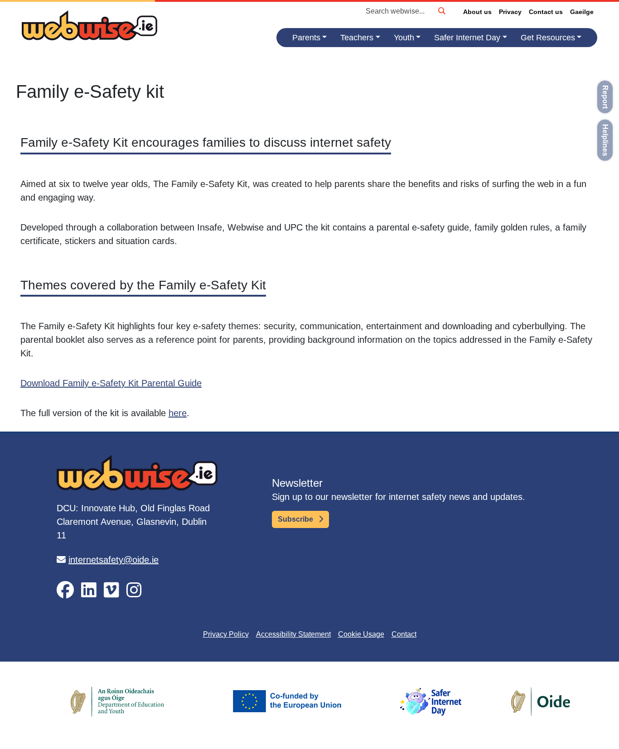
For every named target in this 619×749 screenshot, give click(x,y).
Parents (306, 37)
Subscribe (296, 519)
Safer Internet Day (467, 37)
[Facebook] (65, 590)
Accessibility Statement (293, 634)
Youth (404, 37)
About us (477, 11)
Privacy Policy (226, 634)
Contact (404, 634)
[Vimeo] (111, 590)
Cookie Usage (361, 634)
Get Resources (548, 37)
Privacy (510, 11)
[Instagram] (134, 590)
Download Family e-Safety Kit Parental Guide (111, 383)
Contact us (546, 11)
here (178, 413)
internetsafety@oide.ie (113, 560)
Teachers (356, 37)
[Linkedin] (89, 590)
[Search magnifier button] (441, 10)
